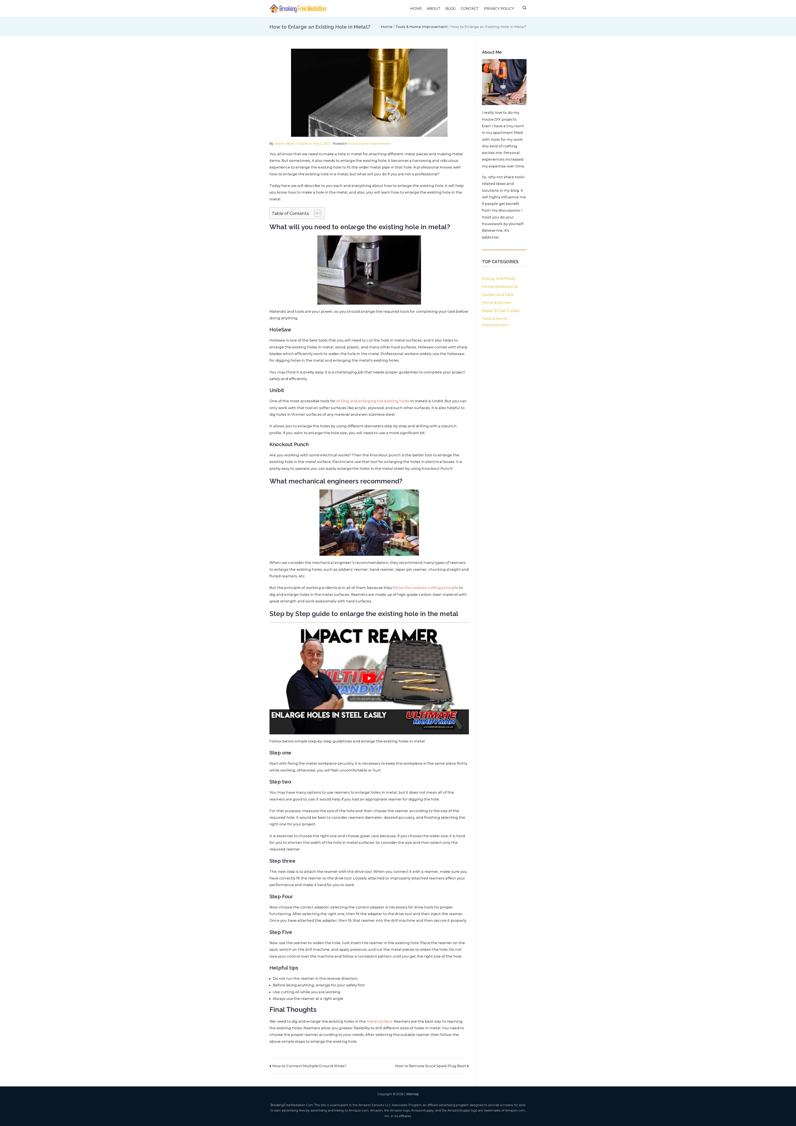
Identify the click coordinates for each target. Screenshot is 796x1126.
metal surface (379, 1021)
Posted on (313, 143)
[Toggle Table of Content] (315, 213)
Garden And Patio (498, 295)
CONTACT (470, 8)
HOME (416, 8)
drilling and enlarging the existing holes (372, 401)
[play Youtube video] (369, 678)
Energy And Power (499, 278)
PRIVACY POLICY (499, 8)
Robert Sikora (284, 143)
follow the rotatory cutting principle (425, 588)
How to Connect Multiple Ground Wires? (309, 1066)
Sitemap (412, 1094)
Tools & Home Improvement (369, 143)
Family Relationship (500, 287)
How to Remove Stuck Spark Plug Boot (430, 1066)
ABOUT (433, 8)
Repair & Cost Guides (501, 311)
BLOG (450, 8)
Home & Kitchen (497, 302)
